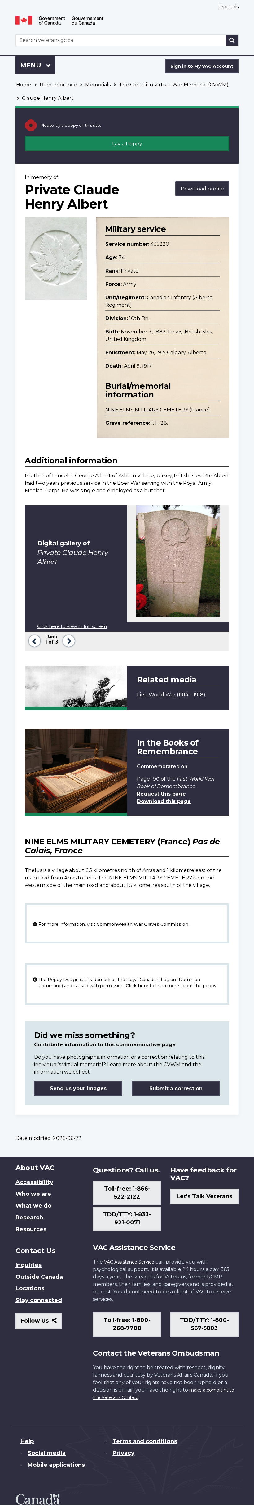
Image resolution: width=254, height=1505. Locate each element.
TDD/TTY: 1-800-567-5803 (204, 1324)
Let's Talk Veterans (204, 1196)
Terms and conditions (144, 1441)
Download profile (202, 189)
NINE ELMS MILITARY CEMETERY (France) (157, 410)
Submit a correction (176, 1088)
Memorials (98, 85)
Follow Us (41, 1323)
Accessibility (34, 1182)
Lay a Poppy (127, 144)
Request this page (161, 794)
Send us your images (78, 1088)
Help (27, 1441)
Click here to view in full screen (72, 626)
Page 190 (148, 779)
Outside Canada (39, 1276)
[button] (33, 640)
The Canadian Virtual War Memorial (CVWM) (174, 85)
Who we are (33, 1194)
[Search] (232, 40)
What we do (33, 1205)
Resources (30, 1229)
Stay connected (38, 1300)
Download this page (164, 801)
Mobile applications (56, 1464)
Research (29, 1217)
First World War (156, 695)
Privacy (123, 1453)
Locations (29, 1288)
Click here (137, 986)
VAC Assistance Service (129, 1262)
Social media (47, 1453)
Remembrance (58, 85)
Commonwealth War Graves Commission (142, 924)
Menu (31, 65)
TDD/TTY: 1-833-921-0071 (127, 1218)
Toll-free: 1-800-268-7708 (127, 1324)
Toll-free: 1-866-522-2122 (127, 1192)
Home (23, 85)
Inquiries (28, 1265)
